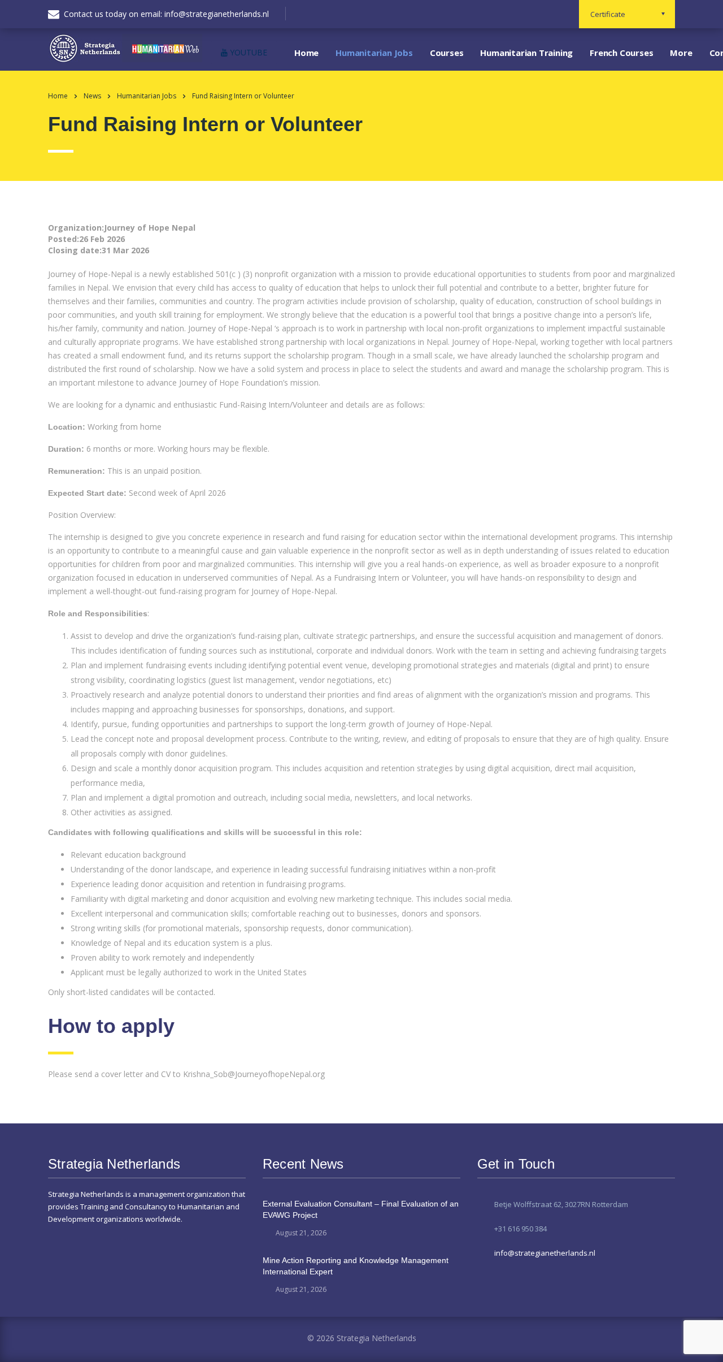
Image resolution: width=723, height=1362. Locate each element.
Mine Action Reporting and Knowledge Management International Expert (355, 1266)
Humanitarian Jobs (374, 52)
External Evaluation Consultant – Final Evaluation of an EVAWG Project (361, 1209)
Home (306, 52)
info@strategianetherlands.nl (544, 1253)
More (681, 52)
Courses (447, 52)
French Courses (621, 52)
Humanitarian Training (526, 52)
